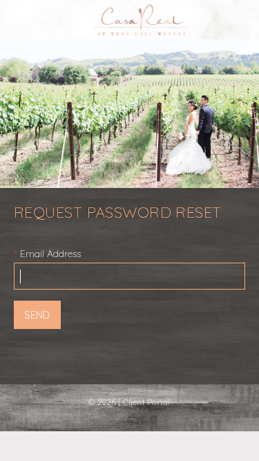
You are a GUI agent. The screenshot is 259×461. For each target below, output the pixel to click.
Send (37, 315)
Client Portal (147, 402)
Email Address (50, 253)
